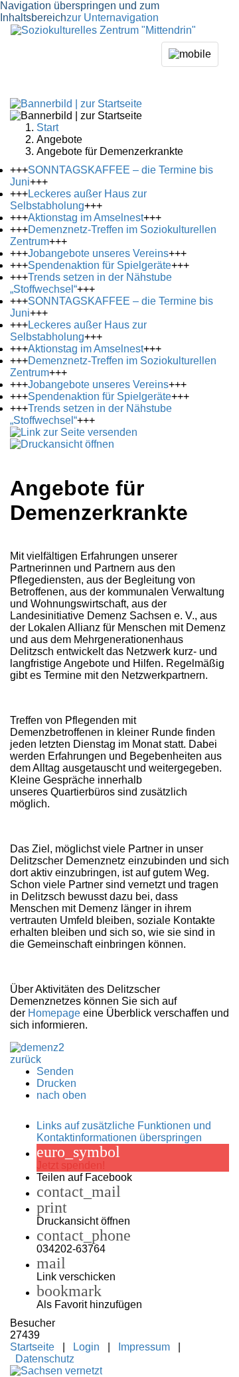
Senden (55, 1071)
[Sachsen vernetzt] (56, 1370)
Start (47, 127)
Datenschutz (44, 1358)
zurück (25, 1059)
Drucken (56, 1083)
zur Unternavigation (112, 17)
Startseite (32, 1346)
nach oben (61, 1095)
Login (86, 1346)
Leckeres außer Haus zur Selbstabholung (78, 199)
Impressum (144, 1346)
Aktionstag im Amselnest (85, 217)
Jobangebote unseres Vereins (98, 253)
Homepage (54, 1013)
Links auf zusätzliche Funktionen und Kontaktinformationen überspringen (124, 1131)
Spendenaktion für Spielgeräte (99, 265)
